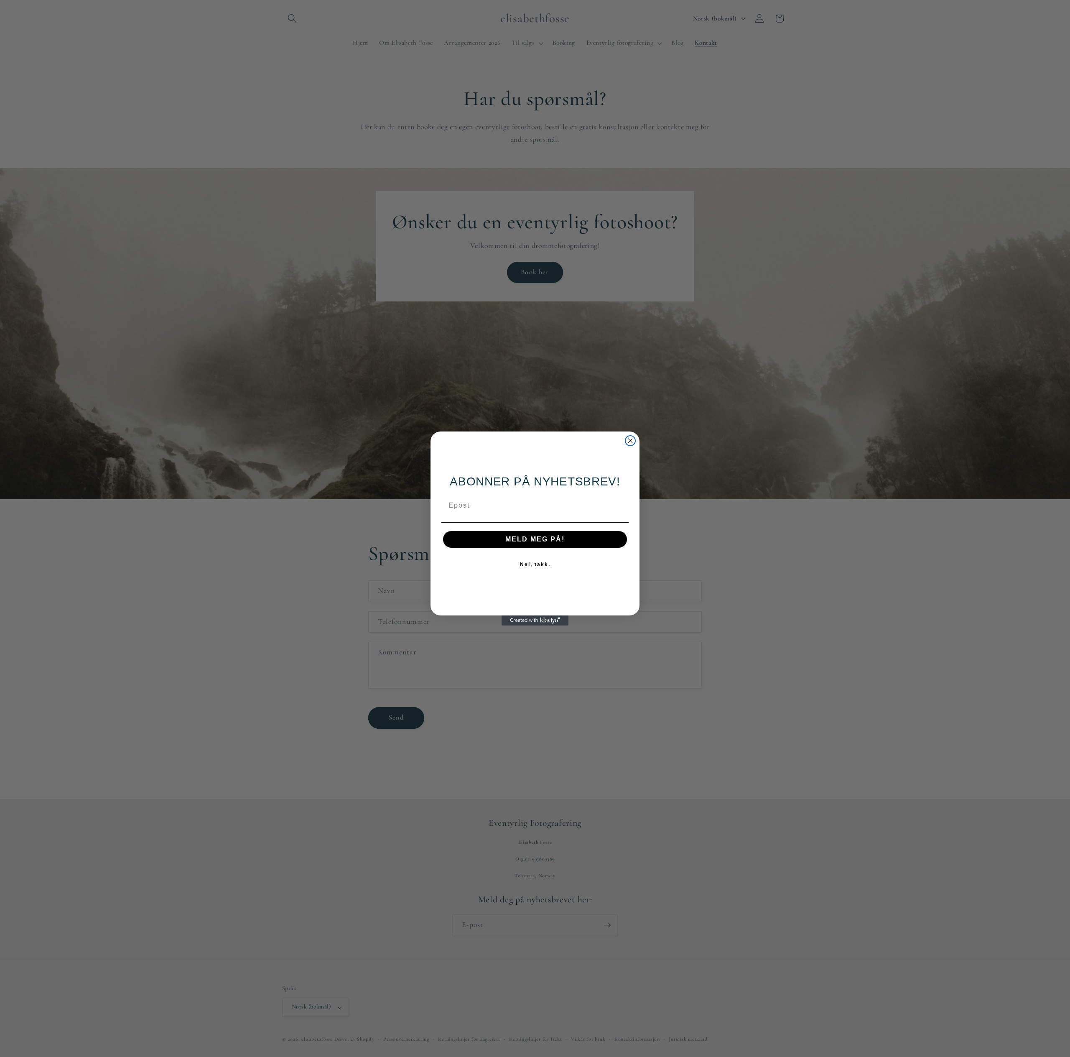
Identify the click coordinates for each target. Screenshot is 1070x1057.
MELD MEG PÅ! (535, 539)
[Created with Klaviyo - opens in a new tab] (535, 620)
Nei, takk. (535, 564)
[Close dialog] (630, 441)
